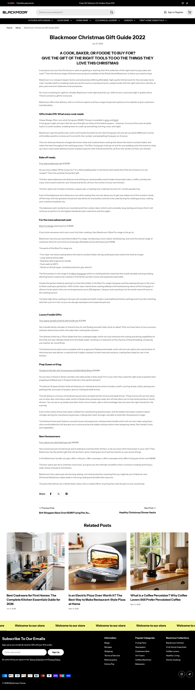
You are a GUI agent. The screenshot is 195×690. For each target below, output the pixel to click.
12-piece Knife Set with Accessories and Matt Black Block (65, 370)
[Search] (111, 12)
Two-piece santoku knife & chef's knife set (58, 320)
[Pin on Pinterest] (66, 494)
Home (9, 27)
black (115, 120)
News (18, 27)
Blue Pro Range (46, 226)
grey (107, 120)
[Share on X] (58, 494)
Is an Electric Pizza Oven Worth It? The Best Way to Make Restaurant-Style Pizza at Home (97, 600)
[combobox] (75, 12)
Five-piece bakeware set (50, 163)
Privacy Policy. (54, 659)
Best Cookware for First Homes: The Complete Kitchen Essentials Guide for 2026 (33, 600)
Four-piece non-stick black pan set (55, 442)
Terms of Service (37, 659)
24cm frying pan (78, 273)
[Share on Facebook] (50, 494)
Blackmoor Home (17, 683)
